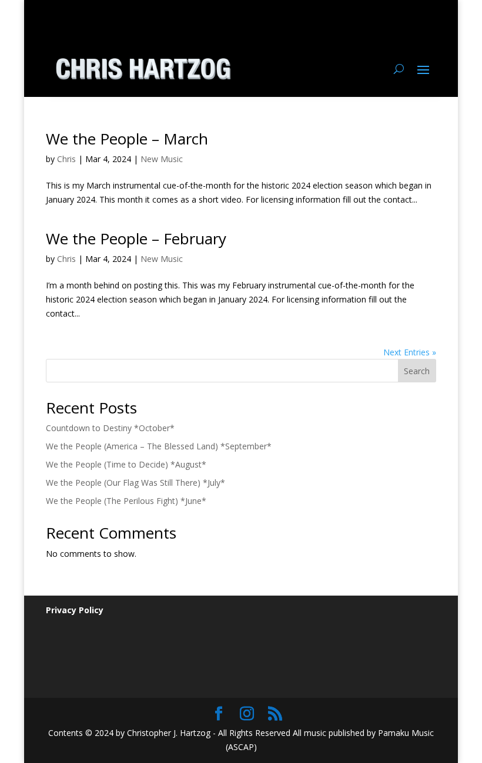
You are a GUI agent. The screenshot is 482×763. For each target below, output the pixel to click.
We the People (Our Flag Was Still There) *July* (135, 482)
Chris (66, 158)
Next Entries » (409, 352)
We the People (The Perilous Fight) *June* (126, 500)
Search (417, 371)
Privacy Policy (74, 610)
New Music (161, 158)
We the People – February (136, 238)
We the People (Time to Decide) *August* (126, 464)
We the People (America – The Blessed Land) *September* (159, 446)
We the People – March (127, 138)
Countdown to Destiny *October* (110, 427)
